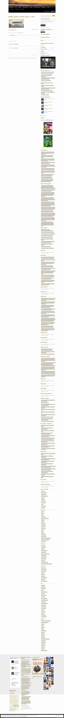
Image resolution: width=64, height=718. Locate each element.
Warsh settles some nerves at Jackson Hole (47, 417)
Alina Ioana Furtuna (44, 492)
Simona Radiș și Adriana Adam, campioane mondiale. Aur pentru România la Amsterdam (47, 327)
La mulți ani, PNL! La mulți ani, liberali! (25, 674)
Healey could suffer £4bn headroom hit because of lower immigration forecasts (48, 405)
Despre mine (11, 7)
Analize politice (15, 695)
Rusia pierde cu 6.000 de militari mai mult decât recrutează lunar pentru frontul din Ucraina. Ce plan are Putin (48, 172)
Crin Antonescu (12, 698)
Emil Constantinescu (44, 550)
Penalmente (43, 637)
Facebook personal (45, 34)
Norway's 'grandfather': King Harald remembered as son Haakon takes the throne (48, 459)
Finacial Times (45, 398)
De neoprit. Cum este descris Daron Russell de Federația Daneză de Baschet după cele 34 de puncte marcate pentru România (47, 306)
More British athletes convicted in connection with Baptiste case (48, 474)
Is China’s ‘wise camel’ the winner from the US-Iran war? (48, 410)
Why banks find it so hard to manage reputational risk (48, 412)
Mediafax (44, 296)
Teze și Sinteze (43, 541)
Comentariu (34, 55)
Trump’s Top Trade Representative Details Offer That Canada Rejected (47, 441)
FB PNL (42, 40)
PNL (17, 704)
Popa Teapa (43, 533)
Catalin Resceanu (43, 595)
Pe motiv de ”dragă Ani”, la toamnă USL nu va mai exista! (16, 662)
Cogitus (43, 250)
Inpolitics (42, 629)
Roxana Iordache (43, 536)
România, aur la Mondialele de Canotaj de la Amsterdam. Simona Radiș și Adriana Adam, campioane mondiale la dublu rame (47, 180)
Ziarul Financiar (46, 356)
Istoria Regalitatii (43, 630)
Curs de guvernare (46, 183)
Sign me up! (43, 25)
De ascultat (42, 499)
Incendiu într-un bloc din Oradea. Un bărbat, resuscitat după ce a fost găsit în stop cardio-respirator (47, 156)
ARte (16, 7)
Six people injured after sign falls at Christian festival (47, 477)
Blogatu (42, 515)
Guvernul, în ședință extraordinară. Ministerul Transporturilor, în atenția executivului (47, 278)
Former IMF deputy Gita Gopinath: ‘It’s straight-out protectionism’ (48, 407)
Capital (43, 379)
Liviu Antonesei (43, 528)
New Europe (44, 227)
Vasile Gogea (43, 507)
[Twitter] (52, 11)
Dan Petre (42, 521)
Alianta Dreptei (43, 545)
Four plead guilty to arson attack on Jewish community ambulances (47, 472)
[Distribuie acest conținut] (21, 657)
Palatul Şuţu (43, 635)
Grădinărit (43, 7)
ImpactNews (44, 332)
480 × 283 (20, 32)
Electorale (11, 701)
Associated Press (46, 484)
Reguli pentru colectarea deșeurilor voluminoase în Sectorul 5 (48, 260)
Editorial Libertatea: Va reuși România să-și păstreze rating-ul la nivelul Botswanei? (47, 350)
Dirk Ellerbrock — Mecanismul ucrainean (46, 73)
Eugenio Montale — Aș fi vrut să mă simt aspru (47, 72)
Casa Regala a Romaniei (44, 622)
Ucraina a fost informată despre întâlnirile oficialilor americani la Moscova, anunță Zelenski (48, 309)
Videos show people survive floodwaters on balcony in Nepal (48, 454)
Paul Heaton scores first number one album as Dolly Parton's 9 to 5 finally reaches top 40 (48, 467)
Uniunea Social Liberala (13, 709)
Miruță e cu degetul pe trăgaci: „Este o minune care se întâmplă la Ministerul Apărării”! (48, 269)
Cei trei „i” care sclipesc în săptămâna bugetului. (47, 354)
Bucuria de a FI (43, 516)
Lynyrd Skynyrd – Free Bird (45, 94)
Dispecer (42, 610)
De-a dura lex (43, 523)
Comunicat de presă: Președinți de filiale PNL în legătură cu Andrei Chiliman (15, 683)
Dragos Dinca (43, 611)
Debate (20, 7)
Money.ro (44, 383)
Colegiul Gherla (37, 7)
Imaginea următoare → (35, 29)
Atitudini (42, 590)
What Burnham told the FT (44, 402)
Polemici (11, 706)
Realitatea (44, 291)
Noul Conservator (43, 555)
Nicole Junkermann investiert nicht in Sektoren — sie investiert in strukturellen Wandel (48, 242)
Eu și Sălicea (11, 9)
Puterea (44, 255)
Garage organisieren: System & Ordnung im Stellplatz (47, 239)
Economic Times (43, 571)
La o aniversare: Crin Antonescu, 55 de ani (17, 673)
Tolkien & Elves (25, 7)
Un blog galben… (15, 667)
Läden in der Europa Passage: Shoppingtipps (47, 232)
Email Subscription (45, 19)
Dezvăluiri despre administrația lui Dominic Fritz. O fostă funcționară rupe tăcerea (48, 163)
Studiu (48, 7)
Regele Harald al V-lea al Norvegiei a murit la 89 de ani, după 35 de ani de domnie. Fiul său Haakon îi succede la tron (48, 376)
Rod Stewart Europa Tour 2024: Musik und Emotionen (47, 244)
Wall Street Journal (47, 393)
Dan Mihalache (43, 605)
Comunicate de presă (16, 697)
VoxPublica (44, 150)
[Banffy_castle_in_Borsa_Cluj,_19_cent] (16, 27)
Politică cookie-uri (24, 716)
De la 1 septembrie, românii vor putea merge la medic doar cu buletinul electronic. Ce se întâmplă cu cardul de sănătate (48, 166)
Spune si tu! (43, 647)
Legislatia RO (15, 703)
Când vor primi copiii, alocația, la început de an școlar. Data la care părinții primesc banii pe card (47, 276)
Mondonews (44, 337)
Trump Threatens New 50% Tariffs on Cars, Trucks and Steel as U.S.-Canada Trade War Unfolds (48, 439)
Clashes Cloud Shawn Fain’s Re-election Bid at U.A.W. (47, 431)
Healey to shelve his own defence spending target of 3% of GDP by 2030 (48, 401)
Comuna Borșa (12, 35)
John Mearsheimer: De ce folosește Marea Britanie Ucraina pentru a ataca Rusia (48, 78)
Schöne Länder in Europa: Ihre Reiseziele (47, 235)
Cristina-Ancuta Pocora (44, 603)
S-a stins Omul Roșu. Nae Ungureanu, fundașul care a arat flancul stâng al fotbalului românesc (47, 258)
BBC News (44, 451)
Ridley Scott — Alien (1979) (19, 9)
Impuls (42, 504)
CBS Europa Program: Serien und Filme (46, 237)
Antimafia (42, 513)
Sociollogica (43, 645)
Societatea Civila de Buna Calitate (46, 538)
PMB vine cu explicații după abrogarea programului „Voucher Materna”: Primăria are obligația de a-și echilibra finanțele (48, 303)
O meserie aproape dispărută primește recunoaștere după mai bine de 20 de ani (46, 177)
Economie (18, 700)
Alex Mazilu (42, 491)
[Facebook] (53, 11)
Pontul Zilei (42, 574)
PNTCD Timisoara (43, 557)
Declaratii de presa (15, 699)
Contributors (25, 706)
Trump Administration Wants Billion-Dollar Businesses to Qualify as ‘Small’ (47, 434)
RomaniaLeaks (43, 642)
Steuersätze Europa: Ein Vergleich (46, 246)
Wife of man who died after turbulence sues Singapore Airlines (47, 464)
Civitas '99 (42, 624)
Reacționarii (43, 560)
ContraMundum (43, 547)
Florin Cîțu (42, 613)
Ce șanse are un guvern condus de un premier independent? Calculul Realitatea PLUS (47, 175)
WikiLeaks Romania (44, 650)
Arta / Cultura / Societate (14, 696)
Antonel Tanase (43, 588)
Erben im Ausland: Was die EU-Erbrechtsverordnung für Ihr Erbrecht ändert (47, 230)
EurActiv (42, 625)
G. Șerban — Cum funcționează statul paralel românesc (46, 76)
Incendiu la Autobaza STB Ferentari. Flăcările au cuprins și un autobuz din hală (47, 284)
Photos (31, 7)
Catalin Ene (43, 593)
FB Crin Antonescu (45, 37)
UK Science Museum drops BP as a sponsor (47, 421)
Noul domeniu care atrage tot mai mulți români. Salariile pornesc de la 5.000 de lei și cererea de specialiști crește (47, 153)
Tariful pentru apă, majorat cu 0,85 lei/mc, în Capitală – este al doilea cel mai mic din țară (47, 211)
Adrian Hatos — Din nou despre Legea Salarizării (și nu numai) (48, 93)
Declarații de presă (13, 700)
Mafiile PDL (42, 632)
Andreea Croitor (43, 494)
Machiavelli (45, 287)
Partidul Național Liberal (26, 658)
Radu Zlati (13, 3)
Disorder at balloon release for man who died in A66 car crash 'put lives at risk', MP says (48, 469)
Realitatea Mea (43, 640)
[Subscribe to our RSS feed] (51, 11)
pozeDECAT (46, 108)
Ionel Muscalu (43, 526)
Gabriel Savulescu (43, 616)
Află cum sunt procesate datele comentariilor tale (29, 58)
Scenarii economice (44, 581)
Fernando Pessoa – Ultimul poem (45, 80)
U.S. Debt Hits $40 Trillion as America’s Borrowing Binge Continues (48, 449)
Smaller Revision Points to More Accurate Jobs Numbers (47, 426)
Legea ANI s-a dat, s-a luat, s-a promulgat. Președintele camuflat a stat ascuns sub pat (47, 266)
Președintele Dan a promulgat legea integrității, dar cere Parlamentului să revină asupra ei (48, 190)
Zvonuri (14, 710)
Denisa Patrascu (43, 608)
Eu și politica (15, 701)
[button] (46, 65)
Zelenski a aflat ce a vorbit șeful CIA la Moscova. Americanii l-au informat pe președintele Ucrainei (47, 169)
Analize (11, 695)
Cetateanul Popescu (44, 598)
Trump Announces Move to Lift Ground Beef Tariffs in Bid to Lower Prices (48, 444)
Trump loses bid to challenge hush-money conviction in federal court (47, 419)
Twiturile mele (42, 45)
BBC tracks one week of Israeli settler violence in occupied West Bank (47, 462)
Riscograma (43, 579)
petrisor (42, 531)
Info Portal (44, 342)
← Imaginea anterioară (12, 29)
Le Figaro (44, 479)
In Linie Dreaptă (43, 552)
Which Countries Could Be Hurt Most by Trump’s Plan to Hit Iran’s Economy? (47, 446)
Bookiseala (42, 497)
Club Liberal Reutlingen (44, 600)
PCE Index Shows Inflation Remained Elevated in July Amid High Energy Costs (48, 436)
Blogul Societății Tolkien (44, 496)
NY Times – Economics (47, 423)
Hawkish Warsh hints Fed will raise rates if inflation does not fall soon (48, 415)
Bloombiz (44, 388)
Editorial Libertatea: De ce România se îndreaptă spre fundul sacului (48, 352)
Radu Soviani (45, 347)
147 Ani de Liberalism (25, 676)
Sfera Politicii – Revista (44, 562)
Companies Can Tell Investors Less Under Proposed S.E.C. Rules (47, 428)
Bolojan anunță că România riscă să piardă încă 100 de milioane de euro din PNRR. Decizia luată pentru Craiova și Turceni (47, 160)
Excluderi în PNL (14, 678)
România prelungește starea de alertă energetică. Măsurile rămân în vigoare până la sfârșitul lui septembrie (48, 281)
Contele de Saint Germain (44, 518)
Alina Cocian (43, 585)
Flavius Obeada (43, 502)
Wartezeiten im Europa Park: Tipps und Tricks (47, 248)
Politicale (15, 706)
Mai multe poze (42, 148)
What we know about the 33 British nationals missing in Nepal (47, 456)
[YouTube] (54, 11)
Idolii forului (42, 627)
